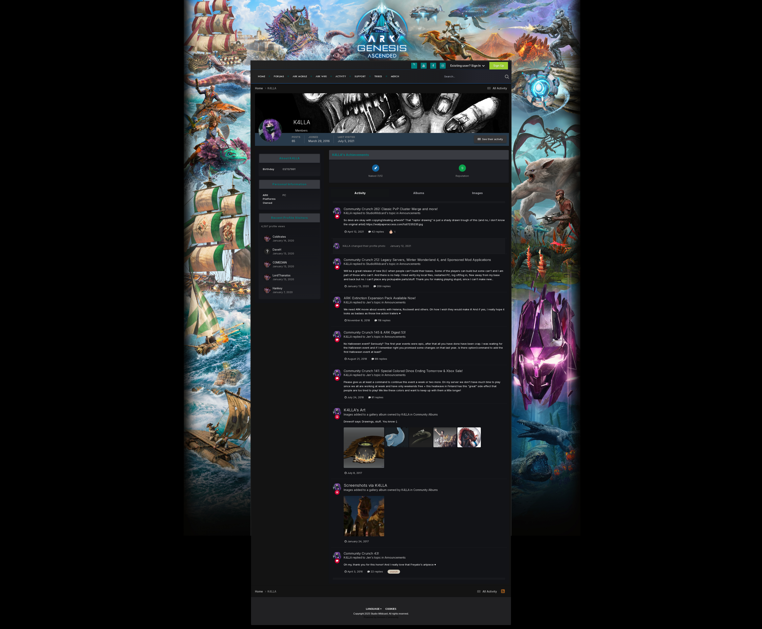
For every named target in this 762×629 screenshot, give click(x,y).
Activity (341, 76)
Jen (368, 302)
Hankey (277, 288)
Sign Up (498, 65)
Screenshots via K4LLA (365, 485)
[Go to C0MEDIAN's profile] (267, 264)
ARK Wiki (321, 76)
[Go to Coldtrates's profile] (267, 238)
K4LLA (348, 213)
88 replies (380, 358)
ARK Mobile (300, 76)
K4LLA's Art (355, 410)
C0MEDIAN (280, 262)
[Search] (507, 76)
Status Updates (489, 76)
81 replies (377, 397)
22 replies (376, 571)
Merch (395, 76)
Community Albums (425, 414)
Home (261, 76)
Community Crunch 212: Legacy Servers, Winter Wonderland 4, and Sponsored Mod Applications (417, 260)
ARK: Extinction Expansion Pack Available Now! (380, 298)
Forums (279, 76)
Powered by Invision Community (381, 617)
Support (360, 76)
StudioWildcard (376, 213)
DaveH (277, 249)
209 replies (383, 286)
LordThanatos (282, 275)
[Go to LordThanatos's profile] (267, 277)
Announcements (409, 213)
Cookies (390, 609)
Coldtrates (279, 236)
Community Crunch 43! (361, 553)
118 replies (384, 320)
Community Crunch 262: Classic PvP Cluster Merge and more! (391, 209)
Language (373, 609)
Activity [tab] (360, 193)
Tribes (378, 76)
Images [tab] (477, 193)
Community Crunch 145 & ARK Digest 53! (375, 332)
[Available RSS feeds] (503, 591)
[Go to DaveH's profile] (267, 251)
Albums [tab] (418, 193)
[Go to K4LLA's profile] (337, 211)
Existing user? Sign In (466, 65)
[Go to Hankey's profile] (267, 290)
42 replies (377, 231)
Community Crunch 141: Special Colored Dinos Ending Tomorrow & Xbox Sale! (403, 371)
